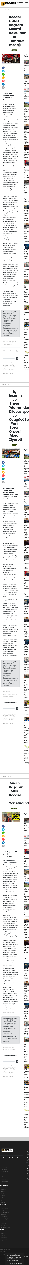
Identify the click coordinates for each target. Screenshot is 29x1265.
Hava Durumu (4, 1208)
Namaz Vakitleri (5, 1212)
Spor (9, 384)
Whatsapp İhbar (5, 1179)
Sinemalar (3, 1221)
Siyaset (10, 776)
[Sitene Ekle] (2, 1161)
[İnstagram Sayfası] (7, 1157)
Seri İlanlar (3, 1223)
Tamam (19, 1263)
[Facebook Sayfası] (1, 1157)
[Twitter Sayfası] (4, 1157)
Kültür (2, 1198)
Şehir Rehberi (4, 1225)
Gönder (17, 358)
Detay (13, 1263)
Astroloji (3, 1242)
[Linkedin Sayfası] (13, 1157)
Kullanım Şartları (5, 1177)
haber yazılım (3, 1260)
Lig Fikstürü (4, 1217)
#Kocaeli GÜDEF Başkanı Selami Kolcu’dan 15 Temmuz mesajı (9, 343)
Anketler (3, 1235)
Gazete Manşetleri (6, 1227)
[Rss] (16, 1157)
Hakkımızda (4, 1167)
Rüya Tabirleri (4, 1240)
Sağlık (2, 1193)
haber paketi (3, 1258)
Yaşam (3, 1195)
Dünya (9, 10)
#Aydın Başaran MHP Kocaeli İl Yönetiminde (9, 1048)
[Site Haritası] (18, 1157)
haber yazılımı (3, 1256)
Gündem (20, 3)
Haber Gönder (4, 1181)
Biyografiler (4, 1238)
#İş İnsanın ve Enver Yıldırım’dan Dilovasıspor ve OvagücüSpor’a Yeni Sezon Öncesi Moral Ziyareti (10, 694)
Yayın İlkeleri (4, 1169)
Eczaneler (3, 1214)
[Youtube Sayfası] (10, 1157)
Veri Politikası (4, 1171)
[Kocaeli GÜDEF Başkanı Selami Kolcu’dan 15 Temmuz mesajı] (11, 58)
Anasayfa (4, 10)
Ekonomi (3, 1191)
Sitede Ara (3, 1233)
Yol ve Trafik (4, 1210)
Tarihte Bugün (5, 1219)
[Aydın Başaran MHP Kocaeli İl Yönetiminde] (11, 817)
